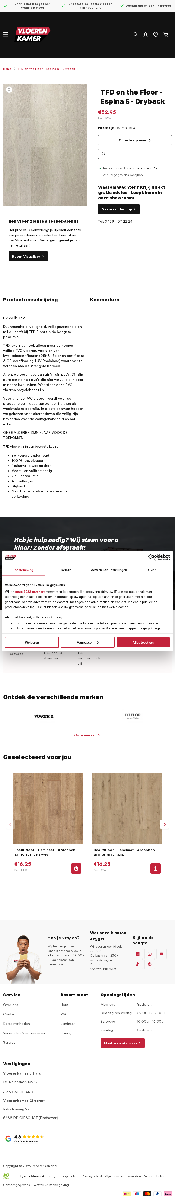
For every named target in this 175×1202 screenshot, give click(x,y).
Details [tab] (66, 569)
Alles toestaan (143, 642)
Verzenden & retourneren (24, 1033)
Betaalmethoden (16, 1023)
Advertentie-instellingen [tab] (109, 569)
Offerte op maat (133, 140)
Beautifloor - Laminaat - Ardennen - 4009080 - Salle (126, 852)
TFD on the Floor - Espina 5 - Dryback (46, 68)
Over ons (10, 1005)
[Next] (164, 824)
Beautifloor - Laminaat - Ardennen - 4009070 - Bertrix (46, 852)
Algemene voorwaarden (123, 1176)
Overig (65, 1033)
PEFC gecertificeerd (28, 1176)
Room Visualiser (26, 256)
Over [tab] (151, 569)
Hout (64, 1005)
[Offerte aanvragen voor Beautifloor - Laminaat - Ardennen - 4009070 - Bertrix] (76, 868)
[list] (87, 824)
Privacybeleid (92, 1176)
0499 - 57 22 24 (119, 221)
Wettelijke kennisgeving (51, 1185)
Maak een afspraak (120, 1043)
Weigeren (32, 642)
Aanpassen (85, 642)
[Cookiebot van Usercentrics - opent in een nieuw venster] (151, 557)
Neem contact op (117, 209)
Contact (9, 1014)
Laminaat (67, 1023)
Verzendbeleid (155, 1176)
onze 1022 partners (30, 591)
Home (7, 68)
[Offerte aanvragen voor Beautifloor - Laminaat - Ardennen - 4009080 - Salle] (155, 868)
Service (9, 1042)
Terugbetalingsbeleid (63, 1176)
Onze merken (85, 735)
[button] (5, 34)
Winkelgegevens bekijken (122, 175)
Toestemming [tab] (23, 569)
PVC (64, 1014)
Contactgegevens (16, 1185)
